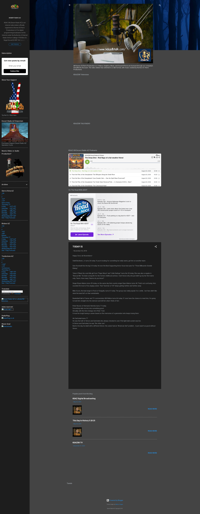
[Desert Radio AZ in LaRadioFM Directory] (15, 301)
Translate (17, 294)
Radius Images (119, 504)
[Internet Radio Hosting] (7, 310)
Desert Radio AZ (15, 18)
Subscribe (14, 71)
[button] (155, 247)
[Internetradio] (7, 326)
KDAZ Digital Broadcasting (84, 398)
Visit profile (15, 44)
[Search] (160, 6)
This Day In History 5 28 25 (84, 420)
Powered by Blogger (116, 500)
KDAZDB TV (78, 442)
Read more (152, 409)
